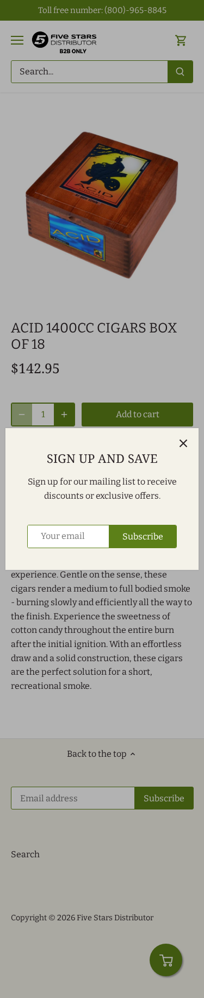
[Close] (183, 443)
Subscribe (142, 536)
